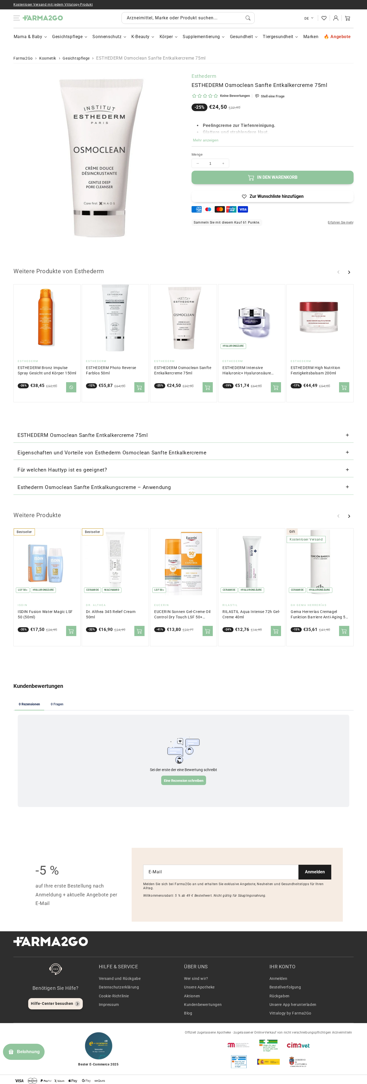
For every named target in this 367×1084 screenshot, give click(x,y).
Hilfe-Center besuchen (52, 1003)
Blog (188, 1013)
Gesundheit (241, 36)
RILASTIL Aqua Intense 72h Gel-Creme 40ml (251, 614)
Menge (197, 154)
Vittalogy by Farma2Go (290, 1013)
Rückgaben (279, 996)
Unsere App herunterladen (292, 1004)
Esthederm (204, 76)
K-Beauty (140, 36)
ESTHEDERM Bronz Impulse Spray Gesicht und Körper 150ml (47, 370)
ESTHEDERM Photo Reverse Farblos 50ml (111, 370)
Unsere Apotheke (199, 987)
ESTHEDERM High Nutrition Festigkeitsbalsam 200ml (315, 370)
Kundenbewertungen (203, 1004)
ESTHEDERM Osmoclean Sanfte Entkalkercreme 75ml (182, 370)
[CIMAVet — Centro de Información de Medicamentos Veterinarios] (298, 1045)
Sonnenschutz (106, 36)
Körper (166, 36)
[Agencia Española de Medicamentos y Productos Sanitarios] (239, 1045)
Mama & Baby (28, 36)
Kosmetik (47, 58)
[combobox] (188, 18)
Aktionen (192, 996)
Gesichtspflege (67, 36)
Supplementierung (201, 36)
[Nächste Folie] (349, 272)
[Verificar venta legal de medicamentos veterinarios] (239, 1061)
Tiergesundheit (278, 36)
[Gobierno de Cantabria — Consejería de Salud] (298, 1061)
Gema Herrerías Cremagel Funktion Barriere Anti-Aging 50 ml (319, 614)
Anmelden (315, 871)
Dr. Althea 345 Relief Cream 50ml (110, 614)
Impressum (109, 1004)
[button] (348, 18)
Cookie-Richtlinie (114, 996)
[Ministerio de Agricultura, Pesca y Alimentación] (268, 1061)
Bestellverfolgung (285, 987)
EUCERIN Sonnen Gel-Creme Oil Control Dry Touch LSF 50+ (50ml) (182, 614)
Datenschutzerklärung (119, 987)
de (306, 18)
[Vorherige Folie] (338, 272)
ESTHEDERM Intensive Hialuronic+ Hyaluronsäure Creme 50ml (246, 371)
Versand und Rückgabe (120, 978)
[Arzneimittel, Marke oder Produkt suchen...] (248, 18)
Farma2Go (23, 58)
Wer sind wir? (196, 978)
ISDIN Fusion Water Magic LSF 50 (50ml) (45, 614)
